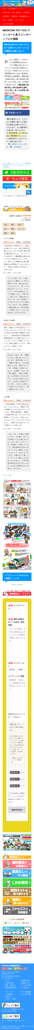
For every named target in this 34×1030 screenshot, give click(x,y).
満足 (12, 224)
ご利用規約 (17, 147)
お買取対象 (26, 12)
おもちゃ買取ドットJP (23, 1026)
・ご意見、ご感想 (10, 999)
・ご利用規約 (8, 994)
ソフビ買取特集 (26, 163)
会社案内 (10, 20)
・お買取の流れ (9, 983)
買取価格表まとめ (24, 16)
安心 (5, 229)
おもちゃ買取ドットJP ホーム (11, 163)
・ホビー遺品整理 (25, 992)
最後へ (10, 475)
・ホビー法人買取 (25, 994)
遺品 (12, 233)
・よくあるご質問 (25, 985)
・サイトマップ (9, 992)
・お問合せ (7, 996)
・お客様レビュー (25, 983)
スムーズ (21, 229)
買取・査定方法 (16, 12)
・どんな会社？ (24, 987)
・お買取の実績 (24, 980)
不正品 (24, 119)
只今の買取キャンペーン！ (16, 8)
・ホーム (7, 980)
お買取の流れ (6, 12)
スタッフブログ (19, 20)
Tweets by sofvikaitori (17, 584)
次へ (7, 475)
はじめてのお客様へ (8, 24)
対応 (5, 224)
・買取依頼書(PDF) (10, 987)
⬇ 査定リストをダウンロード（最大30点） (17, 760)
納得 (5, 233)
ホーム (4, 8)
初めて (20, 224)
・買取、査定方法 (10, 985)
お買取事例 (6, 16)
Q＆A (4, 20)
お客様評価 (14, 16)
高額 (12, 229)
